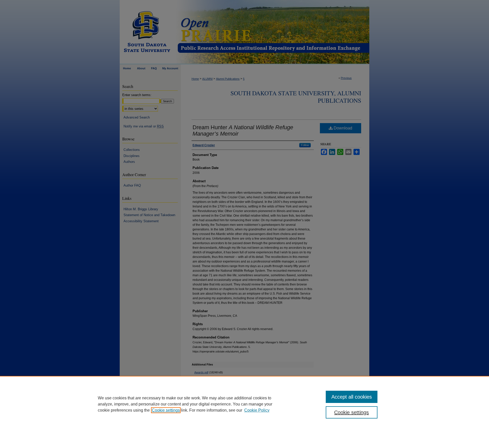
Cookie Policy (256, 410)
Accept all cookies (351, 397)
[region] (244, 404)
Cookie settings (166, 410)
